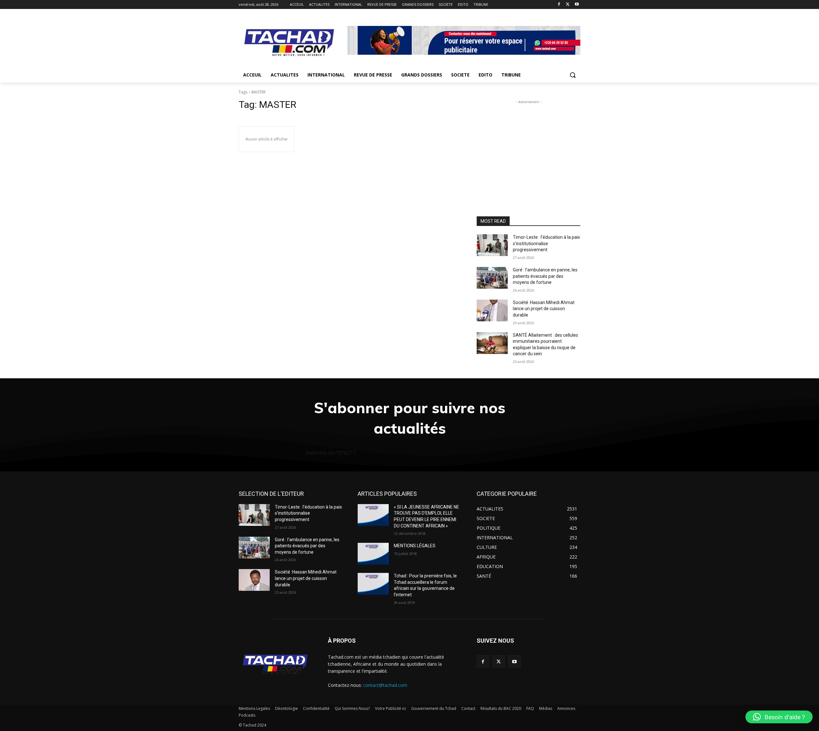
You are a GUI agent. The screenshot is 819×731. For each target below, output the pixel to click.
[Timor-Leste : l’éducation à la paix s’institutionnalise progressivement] (492, 245)
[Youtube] (576, 4)
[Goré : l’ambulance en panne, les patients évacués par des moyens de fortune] (492, 278)
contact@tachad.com (385, 685)
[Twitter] (567, 4)
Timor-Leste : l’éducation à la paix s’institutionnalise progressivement (546, 243)
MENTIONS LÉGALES (414, 545)
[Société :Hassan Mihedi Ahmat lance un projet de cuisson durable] (492, 310)
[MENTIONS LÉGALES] (373, 554)
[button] (572, 75)
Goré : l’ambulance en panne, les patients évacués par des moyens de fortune (545, 276)
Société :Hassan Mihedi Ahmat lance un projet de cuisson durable (544, 308)
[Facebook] (559, 4)
